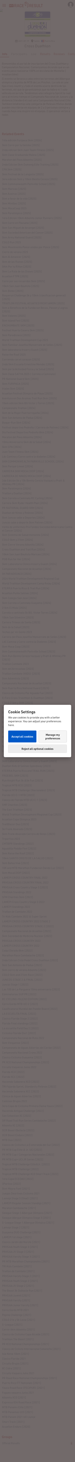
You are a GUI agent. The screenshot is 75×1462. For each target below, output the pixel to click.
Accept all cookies (22, 736)
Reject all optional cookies (37, 749)
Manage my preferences (52, 736)
